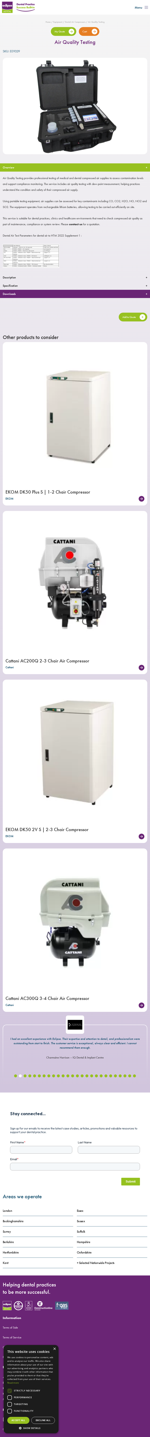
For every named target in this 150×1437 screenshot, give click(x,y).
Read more (13, 1382)
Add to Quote (129, 317)
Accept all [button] (18, 1420)
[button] (15, 1075)
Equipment (57, 21)
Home (48, 21)
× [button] (54, 1349)
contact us (75, 224)
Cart (84, 31)
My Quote (60, 31)
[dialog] (31, 1389)
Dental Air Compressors (75, 21)
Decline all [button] (43, 1420)
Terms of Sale (10, 1327)
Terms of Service (12, 1337)
